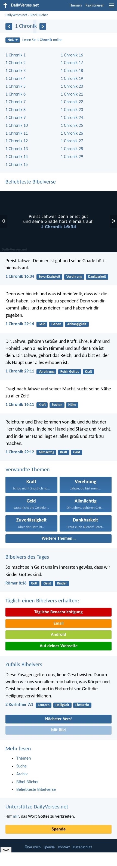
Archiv (21, 774)
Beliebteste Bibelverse (30, 182)
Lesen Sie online (42, 40)
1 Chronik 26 (72, 133)
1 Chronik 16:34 (19, 276)
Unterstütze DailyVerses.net (36, 807)
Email (59, 623)
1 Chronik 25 (72, 126)
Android (58, 635)
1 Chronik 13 (16, 149)
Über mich (33, 847)
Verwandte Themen (27, 470)
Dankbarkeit (97, 277)
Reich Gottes (69, 372)
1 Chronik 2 (15, 63)
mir (16, 816)
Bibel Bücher (39, 15)
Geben (56, 324)
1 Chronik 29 (72, 157)
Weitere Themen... (59, 538)
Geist (47, 583)
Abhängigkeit (77, 324)
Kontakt (64, 847)
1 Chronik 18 (72, 71)
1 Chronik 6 (15, 94)
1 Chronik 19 (72, 79)
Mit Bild (58, 730)
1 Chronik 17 (72, 63)
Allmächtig (46, 452)
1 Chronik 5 (15, 86)
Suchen (57, 405)
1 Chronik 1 (15, 55)
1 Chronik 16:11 (19, 405)
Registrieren (94, 6)
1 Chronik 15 (16, 165)
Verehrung (74, 277)
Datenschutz (82, 847)
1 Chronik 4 (15, 79)
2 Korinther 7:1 (19, 705)
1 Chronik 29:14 (19, 324)
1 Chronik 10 (16, 126)
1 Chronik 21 (72, 94)
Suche (21, 766)
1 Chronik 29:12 (19, 452)
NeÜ (11, 40)
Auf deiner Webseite (59, 646)
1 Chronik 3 (15, 71)
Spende (59, 829)
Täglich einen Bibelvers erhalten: (42, 601)
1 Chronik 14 (16, 157)
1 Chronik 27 (72, 141)
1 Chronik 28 (72, 149)
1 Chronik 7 (15, 102)
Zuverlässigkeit (49, 277)
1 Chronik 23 (72, 110)
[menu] (111, 7)
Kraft (88, 372)
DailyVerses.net (16, 15)
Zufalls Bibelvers (23, 665)
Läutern (44, 705)
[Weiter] (42, 26)
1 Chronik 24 (72, 118)
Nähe (72, 405)
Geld (42, 324)
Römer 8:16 (15, 583)
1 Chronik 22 (72, 102)
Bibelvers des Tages (27, 557)
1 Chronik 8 (15, 110)
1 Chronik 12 (16, 141)
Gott (34, 583)
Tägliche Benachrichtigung (58, 612)
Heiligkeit (62, 705)
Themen (75, 6)
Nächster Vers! (58, 719)
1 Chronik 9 (15, 118)
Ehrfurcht (82, 705)
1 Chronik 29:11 (19, 371)
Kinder (62, 583)
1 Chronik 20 (72, 86)
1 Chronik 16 (72, 55)
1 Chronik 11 (16, 133)
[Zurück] (8, 26)
